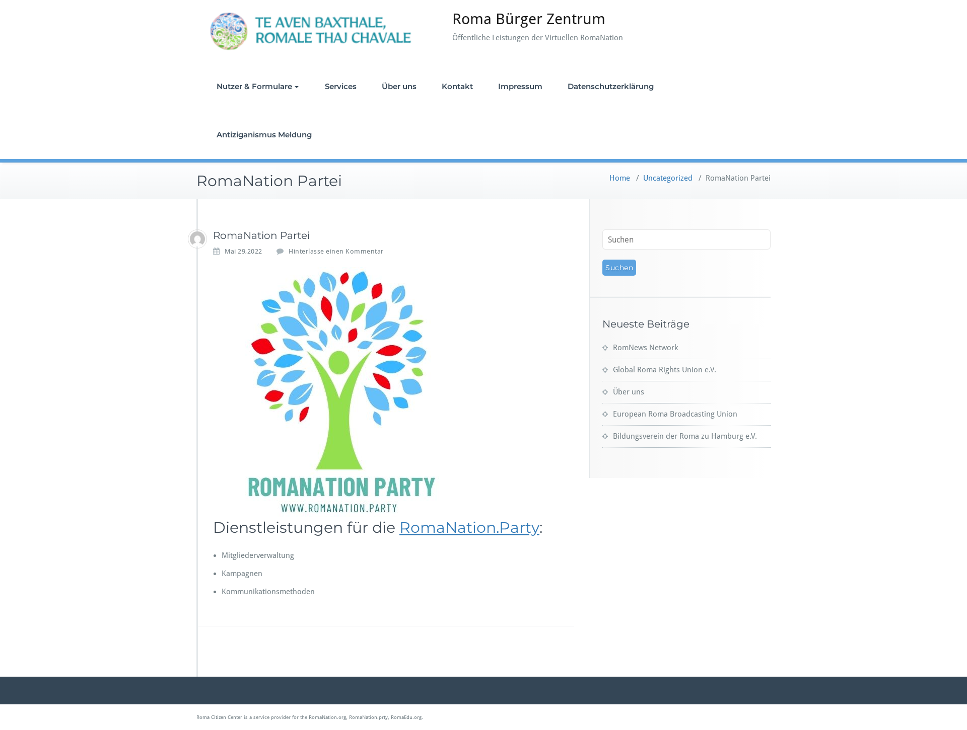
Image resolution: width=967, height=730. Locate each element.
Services (341, 86)
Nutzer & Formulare (254, 86)
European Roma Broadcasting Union (675, 414)
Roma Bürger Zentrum (528, 19)
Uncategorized (668, 178)
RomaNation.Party (469, 527)
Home (619, 178)
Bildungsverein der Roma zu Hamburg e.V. (685, 436)
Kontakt (457, 86)
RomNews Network (645, 347)
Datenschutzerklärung (611, 86)
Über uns (399, 86)
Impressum (520, 86)
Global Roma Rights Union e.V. (664, 369)
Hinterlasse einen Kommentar (336, 251)
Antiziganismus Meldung (264, 134)
